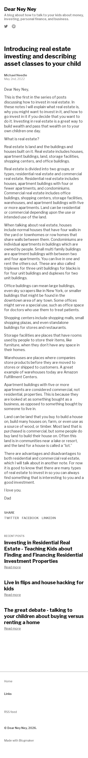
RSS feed (10, 712)
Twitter (11, 518)
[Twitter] (6, 26)
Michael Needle (15, 75)
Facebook (30, 518)
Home (8, 681)
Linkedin (49, 518)
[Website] (13, 26)
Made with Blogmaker (19, 740)
